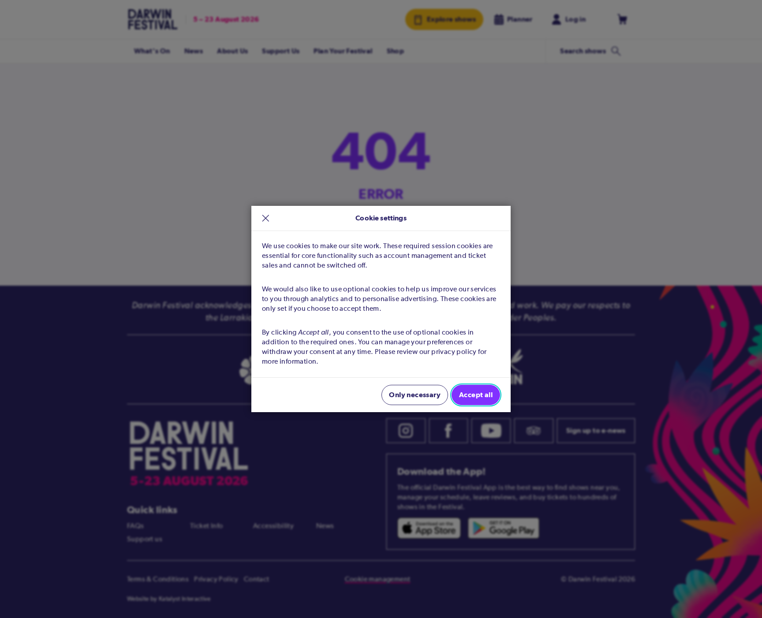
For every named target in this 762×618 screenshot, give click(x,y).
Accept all (476, 395)
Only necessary (415, 395)
